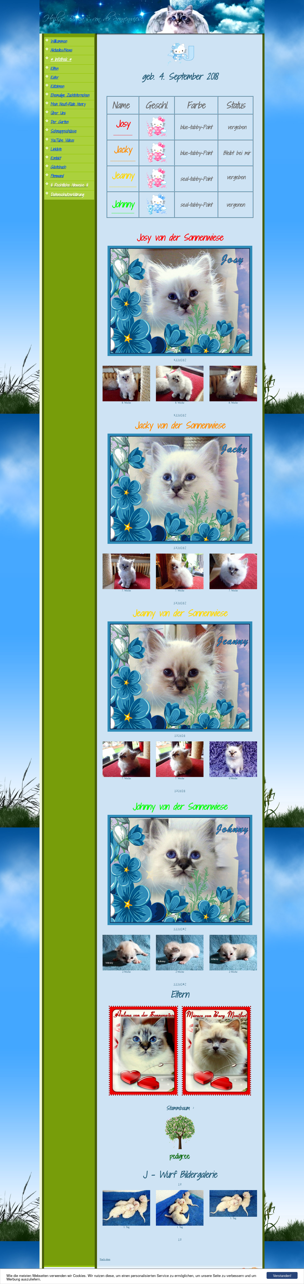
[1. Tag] (126, 1224)
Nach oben (105, 1259)
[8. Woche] (126, 400)
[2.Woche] (126, 969)
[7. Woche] (126, 588)
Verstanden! (282, 1275)
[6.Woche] (233, 776)
